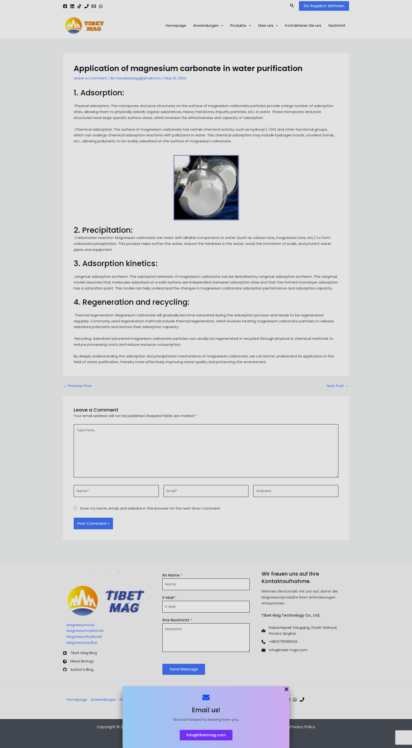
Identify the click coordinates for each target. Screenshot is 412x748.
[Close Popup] (286, 689)
